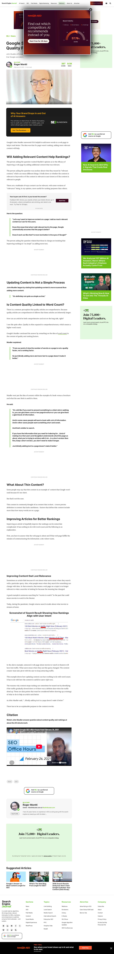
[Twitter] (19, 925)
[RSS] (15, 930)
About (99, 909)
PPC (45, 922)
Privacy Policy (102, 919)
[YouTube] (11, 925)
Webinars (61, 3)
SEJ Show (65, 919)
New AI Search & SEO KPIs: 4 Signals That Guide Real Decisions (95, 167)
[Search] (110, 3)
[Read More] (96, 247)
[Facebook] (15, 925)
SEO (28, 3)
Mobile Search (48, 913)
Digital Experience (31, 922)
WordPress (29, 926)
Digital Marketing (44, 3)
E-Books (64, 916)
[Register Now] (96, 153)
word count (62, 333)
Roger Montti (20, 64)
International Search (50, 916)
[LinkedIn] (7, 925)
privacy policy (48, 856)
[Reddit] (11, 930)
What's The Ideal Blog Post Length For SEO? (37, 885)
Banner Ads (83, 913)
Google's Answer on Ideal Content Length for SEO (15, 885)
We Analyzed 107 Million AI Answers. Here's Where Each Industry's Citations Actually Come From (96, 262)
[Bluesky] (3, 930)
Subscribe (101, 906)
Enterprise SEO (48, 919)
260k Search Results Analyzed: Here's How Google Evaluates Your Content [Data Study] (61, 886)
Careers (100, 916)
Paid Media (34, 3)
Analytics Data (48, 926)
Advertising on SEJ (85, 906)
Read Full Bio (14, 813)
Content (28, 916)
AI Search (21, 3)
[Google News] (3, 925)
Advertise (76, 3)
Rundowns (65, 909)
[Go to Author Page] (9, 65)
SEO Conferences (67, 928)
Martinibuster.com (49, 807)
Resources (54, 3)
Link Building (48, 906)
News (9, 781)
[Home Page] (9, 3)
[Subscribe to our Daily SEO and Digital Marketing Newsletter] (106, 3)
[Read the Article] (16, 877)
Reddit (46, 929)
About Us (69, 3)
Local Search (48, 909)
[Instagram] (7, 930)
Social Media (30, 919)
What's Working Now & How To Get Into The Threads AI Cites (96, 295)
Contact (100, 913)
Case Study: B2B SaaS (87, 909)
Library (64, 913)
